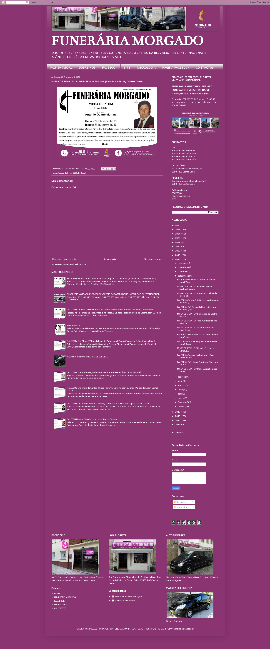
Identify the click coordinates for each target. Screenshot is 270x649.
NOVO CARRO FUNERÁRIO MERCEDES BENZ (87, 356)
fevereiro (182, 402)
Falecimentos (73, 325)
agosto (181, 377)
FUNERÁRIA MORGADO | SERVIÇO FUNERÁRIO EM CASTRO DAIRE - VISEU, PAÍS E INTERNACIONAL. (113, 294)
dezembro (183, 263)
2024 (178, 233)
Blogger (190, 628)
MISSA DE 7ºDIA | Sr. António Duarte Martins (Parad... (194, 287)
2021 (178, 246)
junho (181, 385)
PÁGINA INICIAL (61, 67)
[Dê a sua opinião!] (105, 168)
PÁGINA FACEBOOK (175, 67)
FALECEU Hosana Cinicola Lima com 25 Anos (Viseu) (92, 419)
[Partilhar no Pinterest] (114, 168)
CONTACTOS (205, 67)
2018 (178, 259)
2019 (178, 255)
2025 (178, 229)
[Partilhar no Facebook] (111, 168)
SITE (127, 67)
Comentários (182, 507)
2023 (178, 238)
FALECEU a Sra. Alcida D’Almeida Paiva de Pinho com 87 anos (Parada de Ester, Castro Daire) (111, 341)
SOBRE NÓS (87, 67)
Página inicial (110, 259)
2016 (178, 416)
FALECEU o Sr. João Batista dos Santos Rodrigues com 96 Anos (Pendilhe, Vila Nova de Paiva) (111, 278)
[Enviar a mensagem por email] (102, 168)
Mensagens (181, 502)
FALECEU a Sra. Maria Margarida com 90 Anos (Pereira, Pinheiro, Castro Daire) (104, 372)
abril (180, 394)
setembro (183, 276)
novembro (183, 267)
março (181, 398)
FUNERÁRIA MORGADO (127, 40)
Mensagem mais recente (64, 259)
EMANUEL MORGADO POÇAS (128, 596)
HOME (57, 593)
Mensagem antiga (153, 259)
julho (180, 381)
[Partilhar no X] (108, 168)
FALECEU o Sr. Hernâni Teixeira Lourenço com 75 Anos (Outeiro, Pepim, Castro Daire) (108, 403)
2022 (178, 242)
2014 (178, 424)
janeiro (181, 406)
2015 (178, 420)
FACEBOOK (109, 67)
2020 (178, 250)
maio (180, 389)
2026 (178, 225)
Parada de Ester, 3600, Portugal (72, 173)
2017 (178, 412)
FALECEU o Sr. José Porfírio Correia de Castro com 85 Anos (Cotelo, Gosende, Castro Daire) (110, 309)
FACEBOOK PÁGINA (181, 196)
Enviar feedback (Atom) (74, 264)
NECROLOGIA (146, 67)
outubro (182, 271)
